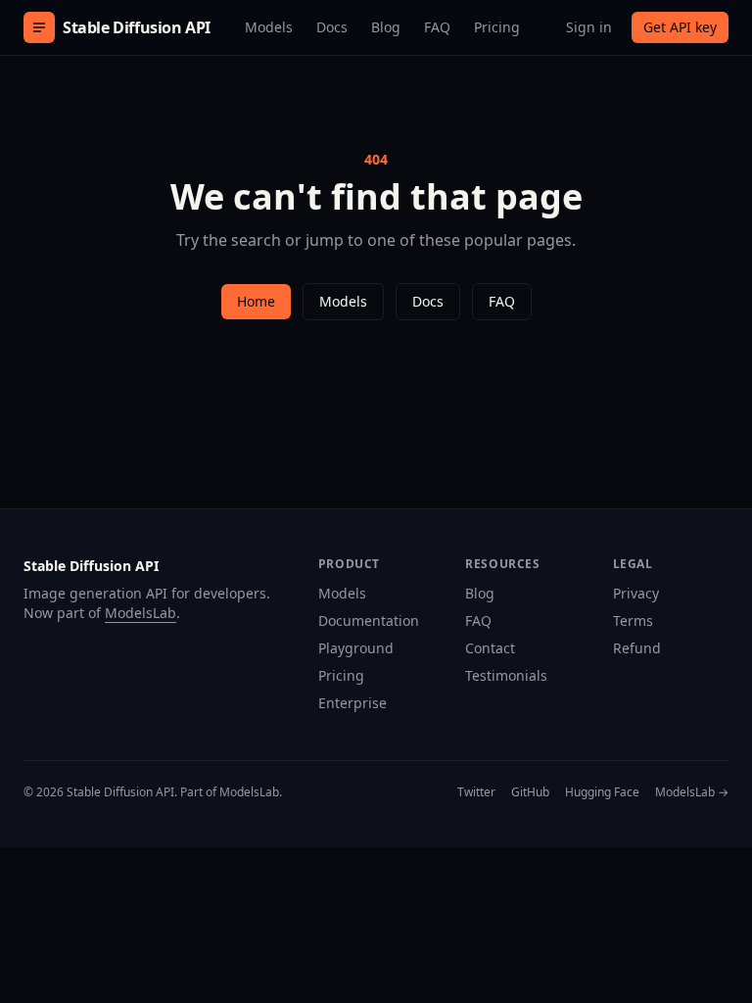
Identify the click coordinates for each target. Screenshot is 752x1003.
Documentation (368, 620)
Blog (385, 27)
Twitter (476, 792)
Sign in (589, 27)
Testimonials (506, 675)
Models (269, 27)
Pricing (497, 27)
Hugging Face (602, 792)
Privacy (636, 593)
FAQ (437, 27)
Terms (633, 620)
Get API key (680, 27)
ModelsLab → (691, 792)
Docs (332, 27)
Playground (356, 648)
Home (256, 301)
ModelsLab (140, 612)
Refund (637, 648)
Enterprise (352, 702)
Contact (490, 648)
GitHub (530, 792)
